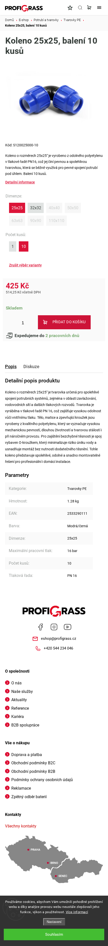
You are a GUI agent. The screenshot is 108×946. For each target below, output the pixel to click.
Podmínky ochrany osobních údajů (42, 779)
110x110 (56, 220)
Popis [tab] (11, 366)
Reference (20, 708)
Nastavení (54, 922)
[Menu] (99, 8)
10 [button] (23, 246)
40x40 (54, 207)
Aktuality (19, 699)
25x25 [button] (17, 207)
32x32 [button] (35, 207)
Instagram (54, 627)
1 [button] (13, 246)
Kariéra (17, 716)
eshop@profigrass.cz (58, 638)
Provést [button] (25, 265)
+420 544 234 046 (58, 648)
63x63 (17, 220)
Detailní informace (20, 182)
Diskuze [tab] (31, 366)
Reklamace (21, 788)
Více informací (77, 912)
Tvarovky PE (77, 489)
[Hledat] (80, 7)
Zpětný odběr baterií (29, 796)
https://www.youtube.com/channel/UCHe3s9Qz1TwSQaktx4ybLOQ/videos (67, 627)
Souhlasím (54, 934)
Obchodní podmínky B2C (33, 763)
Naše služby (22, 691)
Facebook (40, 627)
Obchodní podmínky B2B (33, 771)
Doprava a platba (26, 754)
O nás (16, 683)
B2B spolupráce (25, 725)
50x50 (72, 207)
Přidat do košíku (69, 322)
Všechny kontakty (20, 826)
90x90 (35, 220)
